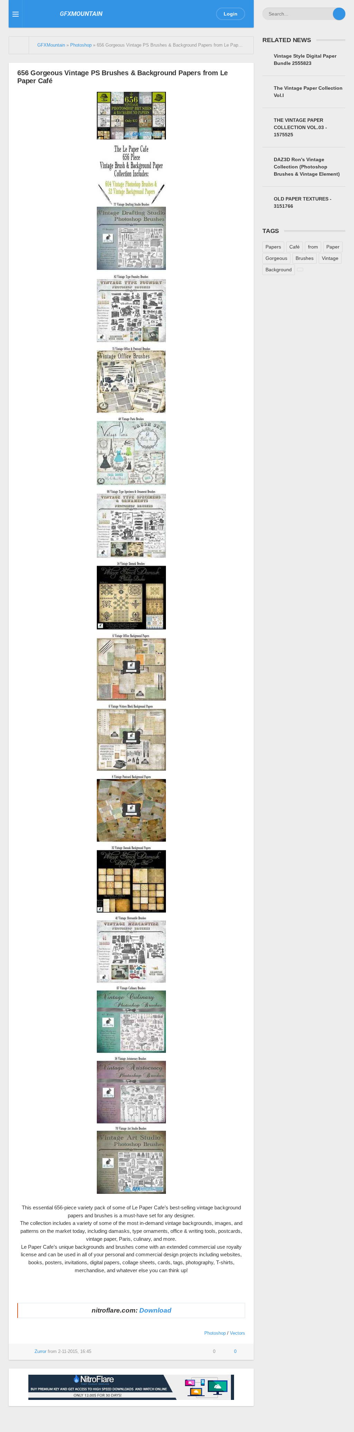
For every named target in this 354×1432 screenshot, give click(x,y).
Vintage (330, 258)
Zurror (40, 1351)
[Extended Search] (326, 14)
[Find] (339, 14)
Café (294, 247)
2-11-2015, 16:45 (74, 1351)
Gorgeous (276, 258)
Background (279, 269)
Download (155, 1310)
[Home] (19, 45)
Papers (273, 247)
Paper (332, 247)
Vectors (237, 1333)
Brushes (305, 258)
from (313, 247)
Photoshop (215, 1333)
